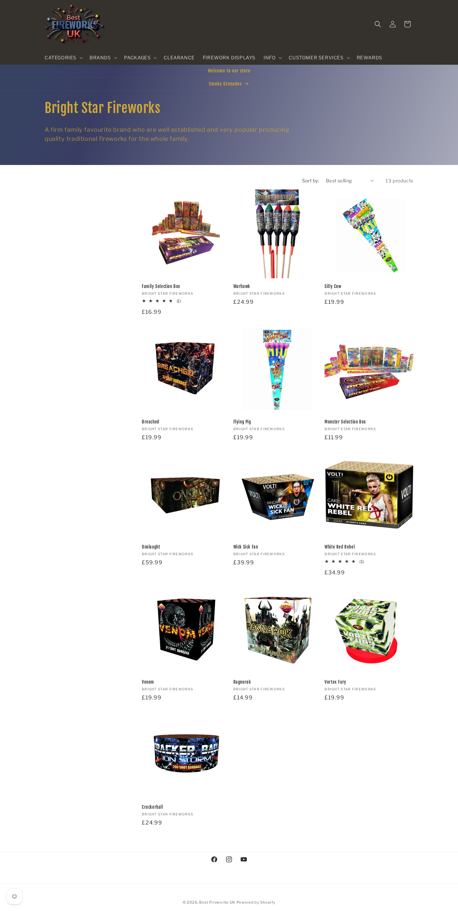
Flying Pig (242, 421)
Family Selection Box (161, 286)
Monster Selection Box (345, 421)
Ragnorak (242, 682)
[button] (63, 58)
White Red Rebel (340, 547)
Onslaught (151, 547)
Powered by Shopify (256, 902)
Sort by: (310, 180)
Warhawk (241, 286)
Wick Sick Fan (245, 547)
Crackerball (152, 807)
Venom (148, 682)
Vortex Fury (335, 682)
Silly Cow (333, 286)
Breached (150, 421)
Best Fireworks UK (217, 902)
